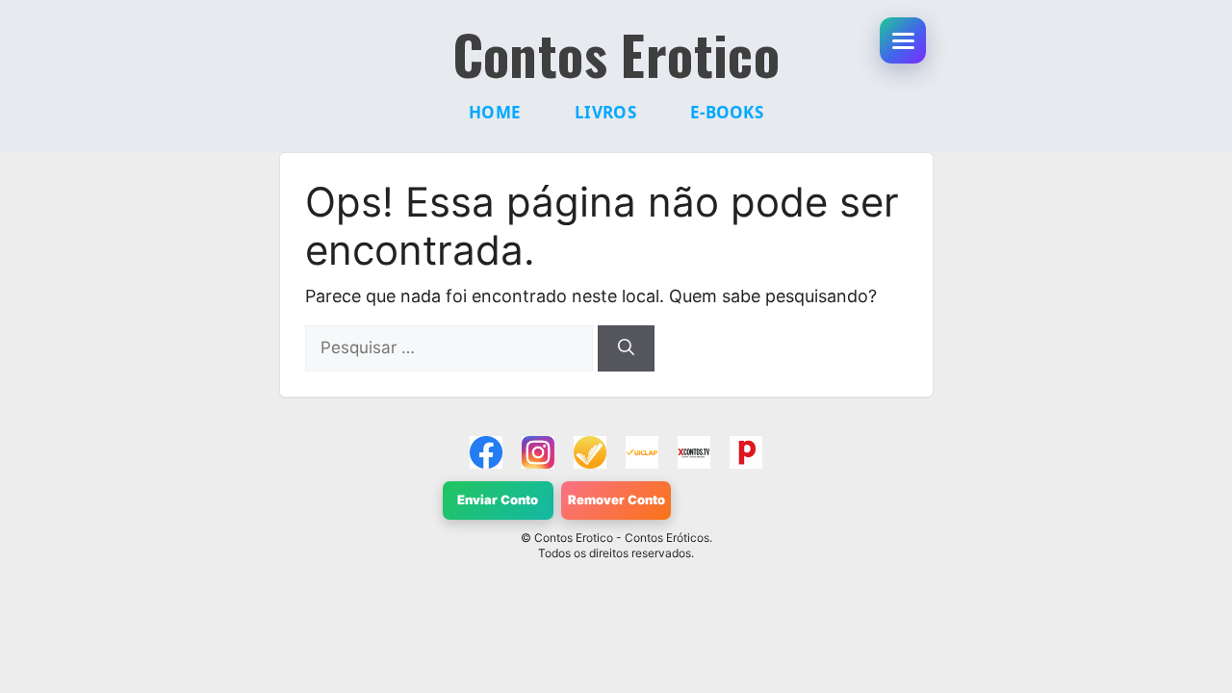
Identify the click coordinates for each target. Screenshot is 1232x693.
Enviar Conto (497, 499)
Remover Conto (616, 499)
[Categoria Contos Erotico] (746, 452)
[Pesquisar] (626, 348)
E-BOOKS (726, 112)
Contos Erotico (616, 54)
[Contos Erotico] (486, 452)
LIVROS (605, 112)
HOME (495, 112)
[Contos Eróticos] (694, 452)
